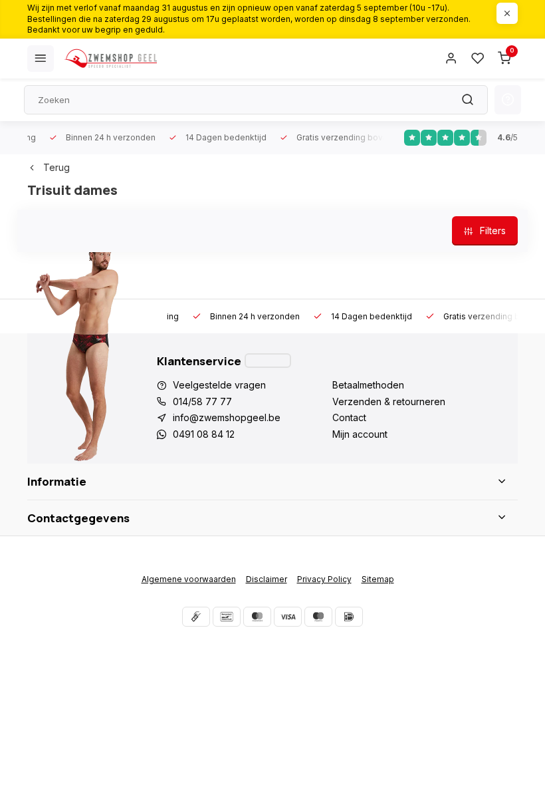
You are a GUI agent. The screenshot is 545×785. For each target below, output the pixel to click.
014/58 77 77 (202, 401)
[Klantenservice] (268, 360)
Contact (349, 417)
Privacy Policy (324, 579)
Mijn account (359, 434)
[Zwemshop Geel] (110, 58)
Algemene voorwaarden (189, 579)
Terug (56, 167)
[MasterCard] (257, 617)
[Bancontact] (227, 617)
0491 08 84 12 (204, 434)
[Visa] (288, 617)
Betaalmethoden (368, 385)
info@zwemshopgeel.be (226, 417)
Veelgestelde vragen (219, 385)
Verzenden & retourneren (388, 401)
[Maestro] (318, 617)
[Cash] (196, 617)
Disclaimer (266, 579)
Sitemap (378, 579)
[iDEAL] (349, 617)
